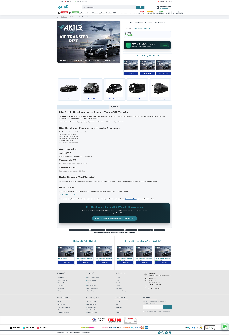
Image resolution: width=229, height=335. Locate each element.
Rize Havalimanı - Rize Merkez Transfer (163, 258)
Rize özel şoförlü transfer (117, 232)
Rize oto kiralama (131, 199)
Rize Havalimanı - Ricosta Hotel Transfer (144, 258)
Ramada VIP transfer (159, 230)
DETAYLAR (131, 73)
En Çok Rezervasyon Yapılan (144, 241)
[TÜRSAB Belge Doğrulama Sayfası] (130, 320)
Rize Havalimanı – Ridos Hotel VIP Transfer (131, 70)
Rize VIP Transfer (62, 258)
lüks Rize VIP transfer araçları (67, 195)
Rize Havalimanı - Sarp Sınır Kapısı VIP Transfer (104, 258)
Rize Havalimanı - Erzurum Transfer (147, 70)
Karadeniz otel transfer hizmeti (101, 232)
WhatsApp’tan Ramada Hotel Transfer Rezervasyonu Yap (114, 218)
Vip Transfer (64, 17)
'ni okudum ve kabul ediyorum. (157, 311)
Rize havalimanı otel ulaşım (145, 230)
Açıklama (114, 107)
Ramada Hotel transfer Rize (97, 230)
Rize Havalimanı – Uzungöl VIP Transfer (163, 70)
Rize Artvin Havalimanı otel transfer (115, 230)
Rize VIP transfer (130, 232)
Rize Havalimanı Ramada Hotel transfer (79, 230)
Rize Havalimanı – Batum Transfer (85, 258)
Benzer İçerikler (147, 55)
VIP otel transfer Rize (131, 230)
